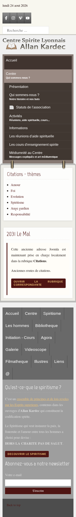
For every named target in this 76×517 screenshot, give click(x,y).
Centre (31, 313)
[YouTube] (27, 18)
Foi (13, 190)
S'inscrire (38, 490)
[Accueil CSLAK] (34, 44)
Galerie (12, 349)
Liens (59, 361)
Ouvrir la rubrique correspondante (38, 283)
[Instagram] (13, 18)
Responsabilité (20, 214)
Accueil (12, 313)
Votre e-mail (13, 475)
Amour (15, 184)
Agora (46, 337)
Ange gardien (20, 208)
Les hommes (17, 325)
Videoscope (35, 349)
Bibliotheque (46, 325)
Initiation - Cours (20, 337)
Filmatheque (16, 361)
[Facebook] (6, 18)
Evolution (17, 196)
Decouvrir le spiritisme (27, 454)
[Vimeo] (20, 18)
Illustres (41, 361)
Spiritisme (17, 202)
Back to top (13, 505)
